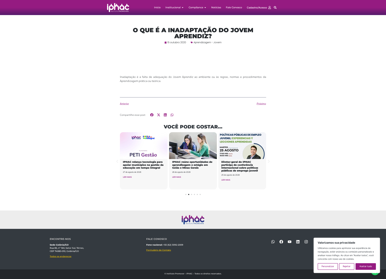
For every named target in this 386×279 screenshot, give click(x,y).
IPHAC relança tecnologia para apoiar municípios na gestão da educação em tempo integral (143, 165)
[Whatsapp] (273, 241)
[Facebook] (281, 241)
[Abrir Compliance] (205, 7)
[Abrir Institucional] (182, 7)
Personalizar (328, 266)
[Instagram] (306, 241)
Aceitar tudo (365, 266)
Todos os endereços (60, 256)
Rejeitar (346, 266)
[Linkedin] (298, 241)
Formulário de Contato (158, 250)
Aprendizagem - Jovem (207, 42)
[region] (347, 255)
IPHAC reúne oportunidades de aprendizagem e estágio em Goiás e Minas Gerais (192, 165)
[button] (275, 7)
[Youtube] (289, 241)
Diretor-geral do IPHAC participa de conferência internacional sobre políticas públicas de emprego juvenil (239, 166)
